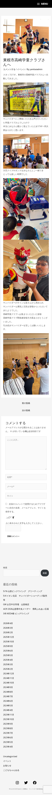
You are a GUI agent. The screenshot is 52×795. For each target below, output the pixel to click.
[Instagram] (17, 782)
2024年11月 (8, 678)
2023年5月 (8, 742)
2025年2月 (8, 669)
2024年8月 (8, 691)
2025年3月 (8, 664)
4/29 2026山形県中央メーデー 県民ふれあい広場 (26, 609)
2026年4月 (8, 623)
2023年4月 (8, 746)
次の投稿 (26, 410)
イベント (21, 69)
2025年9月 (8, 646)
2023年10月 (8, 719)
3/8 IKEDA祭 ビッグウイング (16, 613)
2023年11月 (8, 714)
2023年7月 (8, 733)
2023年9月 (8, 723)
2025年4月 (8, 659)
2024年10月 (8, 682)
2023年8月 (8, 728)
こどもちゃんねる (11, 770)
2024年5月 (8, 705)
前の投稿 (26, 403)
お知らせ (7, 765)
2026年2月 (8, 632)
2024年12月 (8, 673)
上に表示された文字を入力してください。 (24, 523)
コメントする (9, 69)
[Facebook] (34, 782)
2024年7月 (8, 696)
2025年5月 (8, 655)
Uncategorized (10, 756)
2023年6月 (8, 737)
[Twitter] (26, 782)
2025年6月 (8, 650)
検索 (5, 567)
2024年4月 (8, 710)
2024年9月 (8, 687)
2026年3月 (8, 627)
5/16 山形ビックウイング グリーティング (22, 591)
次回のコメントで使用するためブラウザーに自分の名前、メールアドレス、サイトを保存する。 (25, 508)
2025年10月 (8, 641)
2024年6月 (8, 701)
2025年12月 (8, 637)
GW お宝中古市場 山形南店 (16, 604)
